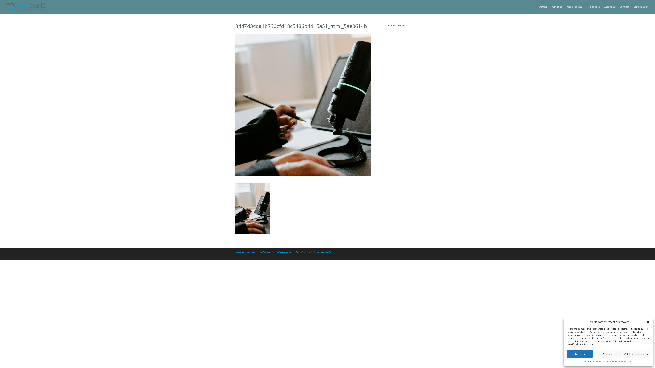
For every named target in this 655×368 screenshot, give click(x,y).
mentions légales (245, 252)
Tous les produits (397, 25)
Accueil (543, 7)
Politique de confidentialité (618, 361)
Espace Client (642, 7)
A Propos (557, 7)
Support (595, 7)
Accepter (580, 354)
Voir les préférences (636, 354)
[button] (648, 322)
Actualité (609, 7)
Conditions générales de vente (313, 252)
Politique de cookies (594, 361)
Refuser (607, 354)
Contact (624, 7)
